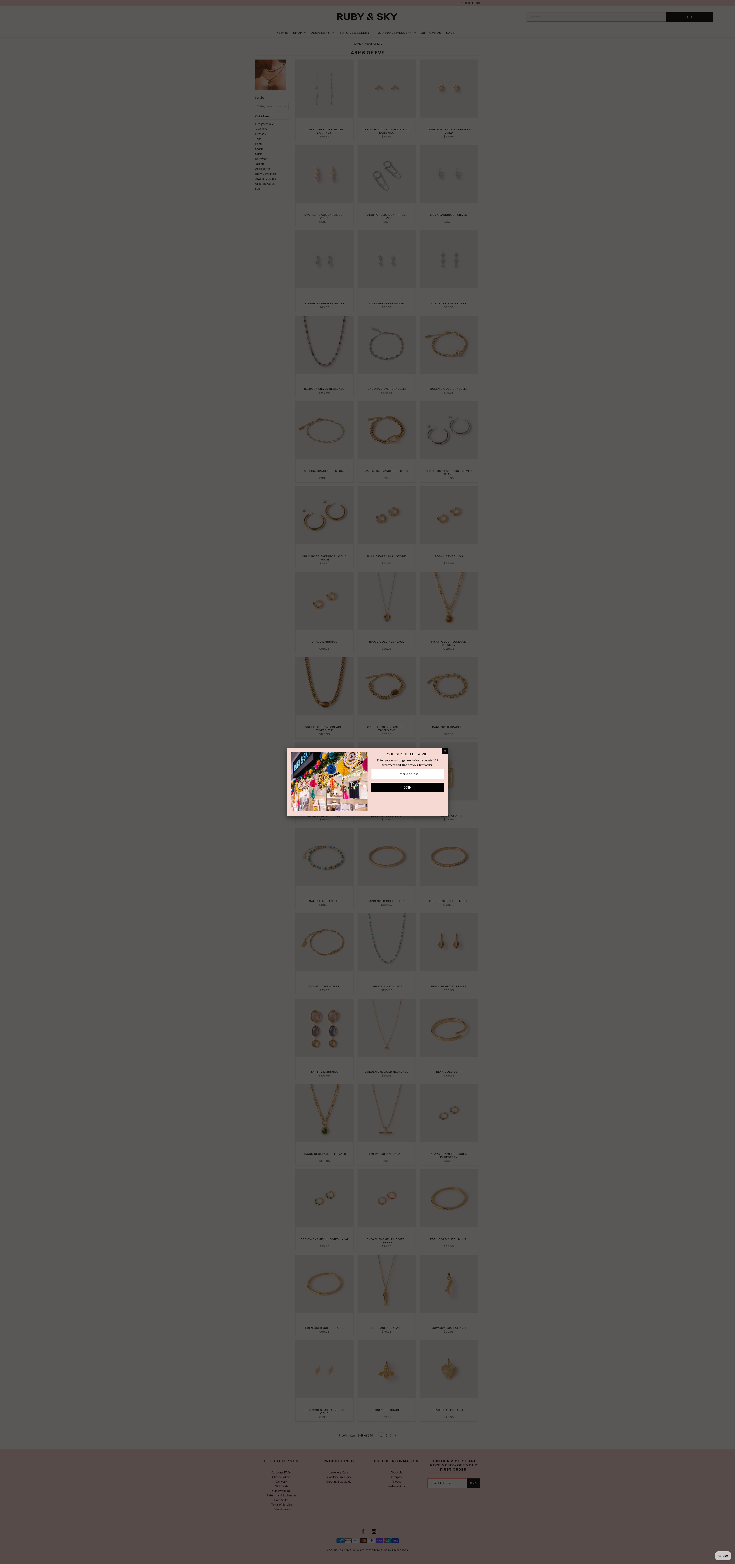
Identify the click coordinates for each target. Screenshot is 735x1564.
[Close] (445, 751)
